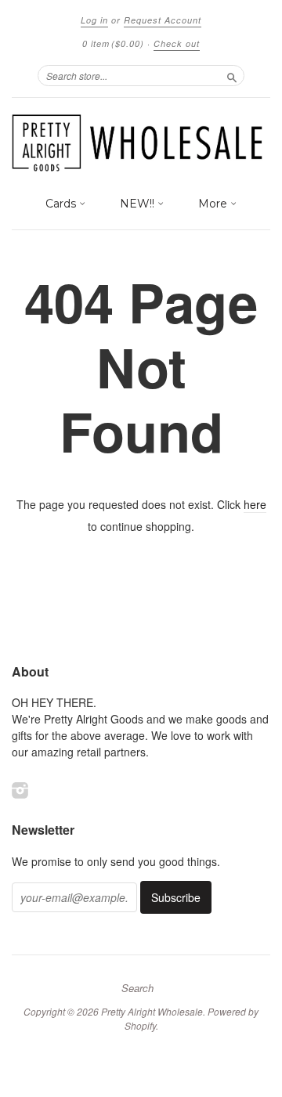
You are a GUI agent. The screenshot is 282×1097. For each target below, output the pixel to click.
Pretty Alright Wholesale (152, 1011)
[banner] (141, 143)
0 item (113, 43)
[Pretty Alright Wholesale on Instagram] (20, 790)
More (214, 204)
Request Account (162, 20)
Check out (177, 43)
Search (137, 988)
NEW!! (138, 204)
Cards (62, 204)
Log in (94, 20)
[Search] (232, 75)
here (255, 504)
